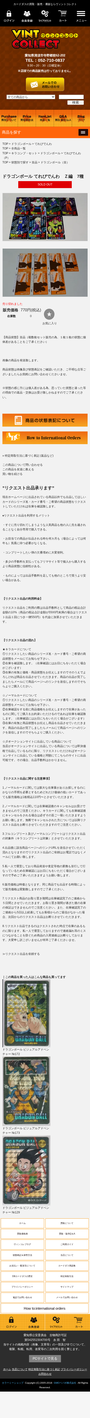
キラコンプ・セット (24, 153)
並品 (34, 162)
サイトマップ (66, 1287)
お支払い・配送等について (22, 1266)
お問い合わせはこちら (45, 82)
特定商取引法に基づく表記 (44, 1369)
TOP (5, 144)
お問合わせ (45, 1373)
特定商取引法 (66, 1276)
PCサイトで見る (45, 1358)
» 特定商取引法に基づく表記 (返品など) (28, 455)
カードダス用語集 (67, 1266)
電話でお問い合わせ (22, 1297)
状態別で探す (20, 162)
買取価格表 (22, 1234)
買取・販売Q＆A (67, 1234)
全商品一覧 (18, 148)
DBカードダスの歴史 (22, 1276)
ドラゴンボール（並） (55, 162)
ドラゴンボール (21, 144)
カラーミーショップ (13, 1382)
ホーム (22, 1223)
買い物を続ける (12, 474)
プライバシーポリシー (22, 1287)
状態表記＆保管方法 (22, 1255)
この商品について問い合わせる (22, 465)
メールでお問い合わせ (67, 1297)
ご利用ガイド (66, 1244)
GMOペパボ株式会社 (65, 1382)
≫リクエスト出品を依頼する (21, 954)
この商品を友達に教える (18, 469)
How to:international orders (45, 1308)
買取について (66, 1223)
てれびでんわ (43, 144)
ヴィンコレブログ (22, 1244)
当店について (66, 1255)
